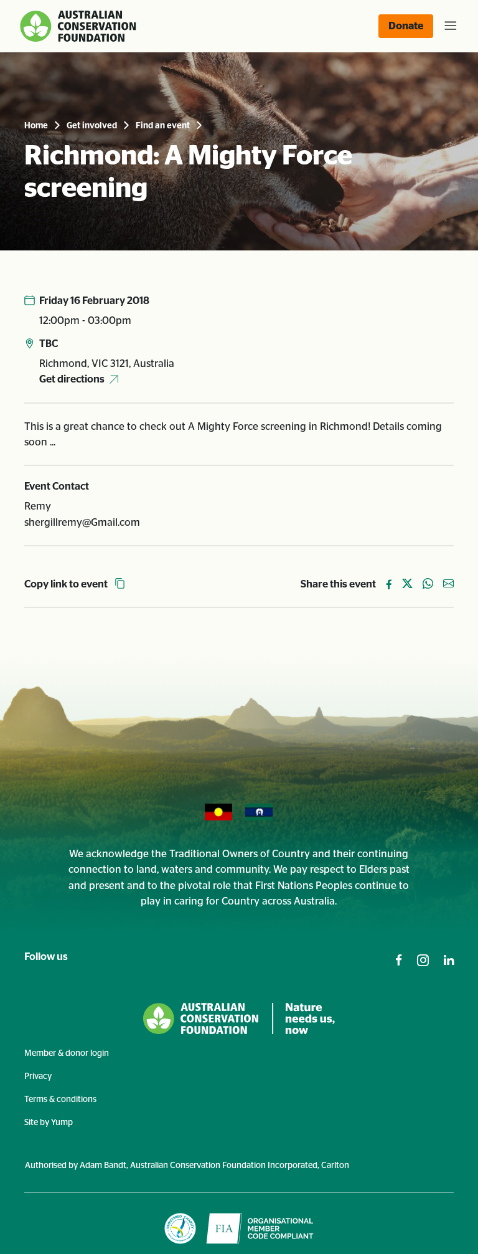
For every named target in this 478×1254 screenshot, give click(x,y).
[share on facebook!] (389, 584)
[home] (79, 26)
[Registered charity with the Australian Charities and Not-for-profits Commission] (179, 1228)
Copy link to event (67, 584)
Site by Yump (48, 1122)
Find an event (163, 125)
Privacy (38, 1076)
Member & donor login (66, 1053)
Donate (405, 26)
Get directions (72, 379)
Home (36, 125)
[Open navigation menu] (448, 26)
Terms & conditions (60, 1099)
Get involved (92, 125)
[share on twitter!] (407, 584)
